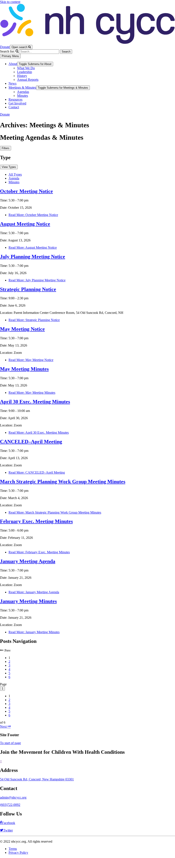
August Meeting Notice (25, 224)
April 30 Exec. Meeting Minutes (35, 401)
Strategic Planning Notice (28, 289)
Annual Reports (27, 79)
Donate (5, 47)
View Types (9, 167)
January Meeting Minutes (28, 601)
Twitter (8, 830)
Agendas (23, 92)
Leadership (24, 72)
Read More (33, 215)
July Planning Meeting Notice (32, 256)
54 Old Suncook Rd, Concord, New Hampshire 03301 (37, 779)
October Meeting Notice (26, 191)
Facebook (8, 823)
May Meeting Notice (22, 329)
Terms (13, 849)
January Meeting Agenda (27, 561)
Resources (15, 99)
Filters (5, 148)
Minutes (22, 95)
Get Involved (17, 103)
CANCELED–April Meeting (31, 441)
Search (66, 51)
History (22, 76)
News (12, 83)
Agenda (14, 178)
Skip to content (10, 2)
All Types (15, 174)
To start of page (10, 743)
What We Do (26, 68)
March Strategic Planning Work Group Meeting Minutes (62, 481)
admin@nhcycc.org (13, 797)
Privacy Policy (18, 852)
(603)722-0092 (10, 805)
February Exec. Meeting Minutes (36, 521)
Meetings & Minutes (22, 87)
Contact (14, 107)
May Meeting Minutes (24, 369)
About (13, 64)
